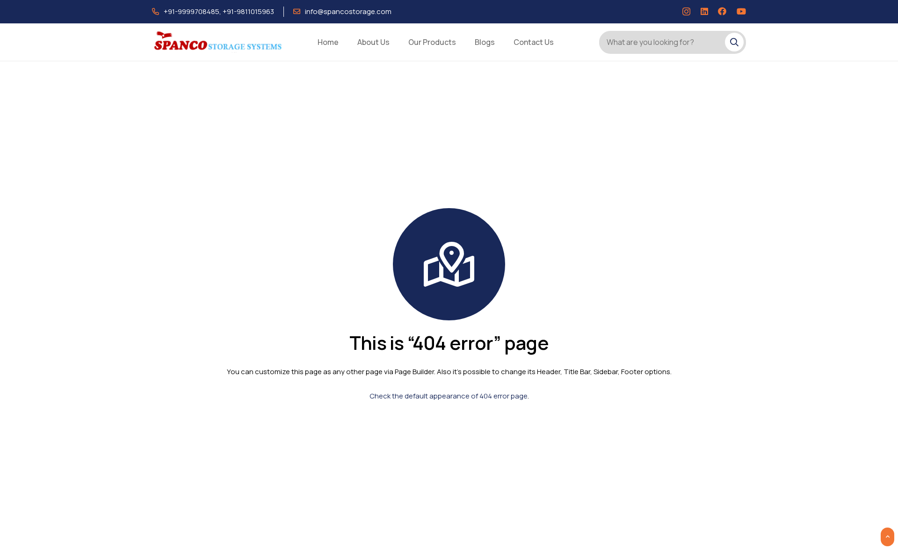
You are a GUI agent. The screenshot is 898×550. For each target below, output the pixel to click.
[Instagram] (686, 11)
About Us (373, 42)
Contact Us (534, 42)
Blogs (485, 42)
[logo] (218, 42)
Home (328, 42)
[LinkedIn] (704, 11)
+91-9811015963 (248, 11)
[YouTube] (741, 11)
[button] (887, 537)
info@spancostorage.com (348, 11)
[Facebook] (722, 11)
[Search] (734, 42)
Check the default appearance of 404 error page (448, 396)
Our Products (432, 42)
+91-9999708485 (191, 11)
